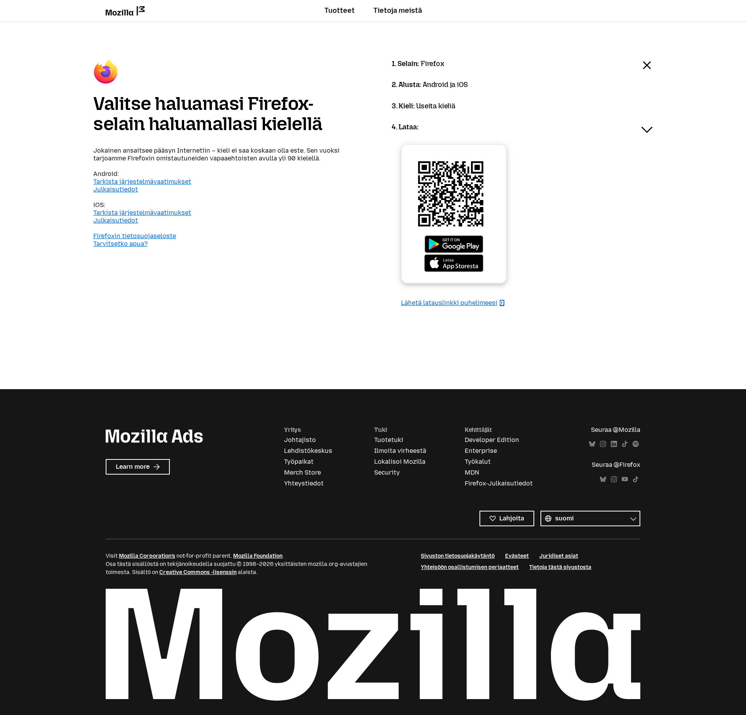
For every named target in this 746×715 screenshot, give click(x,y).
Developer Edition (492, 440)
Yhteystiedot (304, 483)
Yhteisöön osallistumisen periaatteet (470, 567)
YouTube (624, 479)
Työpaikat (299, 461)
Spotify (635, 444)
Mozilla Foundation (257, 556)
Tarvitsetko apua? (120, 243)
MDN (472, 472)
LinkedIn (614, 444)
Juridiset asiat (558, 556)
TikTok (624, 444)
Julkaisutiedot (115, 189)
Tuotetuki (388, 440)
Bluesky (592, 444)
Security (387, 472)
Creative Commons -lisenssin (198, 572)
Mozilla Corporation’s (147, 556)
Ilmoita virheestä (400, 450)
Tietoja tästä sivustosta (560, 567)
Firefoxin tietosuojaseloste (134, 236)
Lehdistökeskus (308, 450)
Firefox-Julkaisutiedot (499, 483)
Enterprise (481, 450)
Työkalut (478, 461)
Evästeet (517, 556)
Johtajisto (300, 440)
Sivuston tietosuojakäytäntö (458, 556)
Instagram (603, 444)
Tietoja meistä (397, 10)
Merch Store (302, 472)
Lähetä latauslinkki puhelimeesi (449, 302)
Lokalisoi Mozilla (399, 461)
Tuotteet (339, 10)
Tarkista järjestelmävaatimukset (142, 181)
